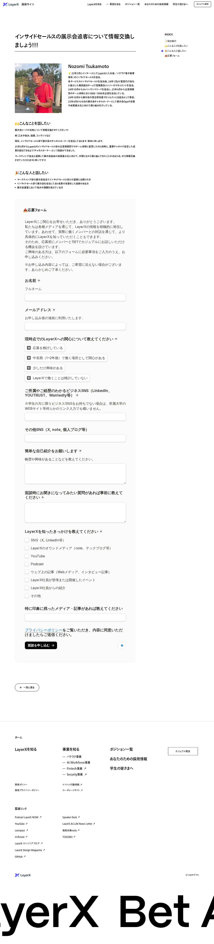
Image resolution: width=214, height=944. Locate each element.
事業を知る (70, 749)
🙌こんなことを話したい (176, 46)
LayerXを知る (26, 749)
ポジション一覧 (132, 4)
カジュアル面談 (183, 751)
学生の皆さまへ (180, 4)
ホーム (18, 737)
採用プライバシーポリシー (27, 790)
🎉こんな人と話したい (175, 51)
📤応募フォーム (172, 56)
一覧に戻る (29, 687)
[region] (180, 45)
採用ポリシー (21, 784)
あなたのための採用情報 (156, 4)
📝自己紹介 (170, 41)
